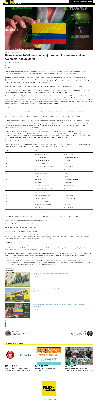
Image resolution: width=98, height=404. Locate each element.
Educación (37, 365)
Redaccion (11, 62)
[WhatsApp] (49, 320)
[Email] (49, 325)
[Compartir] (49, 326)
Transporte (48, 3)
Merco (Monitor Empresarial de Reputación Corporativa (20, 246)
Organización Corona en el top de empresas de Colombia (46, 288)
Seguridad (39, 3)
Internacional (88, 3)
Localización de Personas (16, 4)
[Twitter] (49, 321)
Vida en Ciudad (15, 52)
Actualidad (30, 3)
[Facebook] (49, 324)
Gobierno (57, 3)
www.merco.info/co (52, 264)
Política (65, 3)
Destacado (7, 52)
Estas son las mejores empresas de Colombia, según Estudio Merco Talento (50, 273)
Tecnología (14, 365)
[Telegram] (49, 322)
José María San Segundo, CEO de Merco (25, 131)
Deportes (73, 3)
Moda (80, 3)
